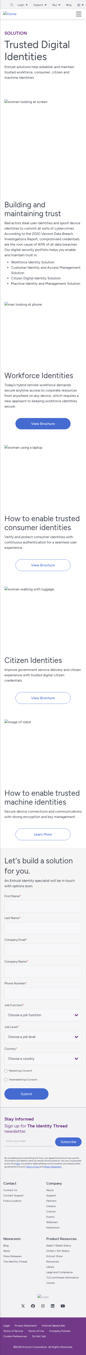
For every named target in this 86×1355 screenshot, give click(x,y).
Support (51, 1195)
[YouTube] (63, 1306)
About (50, 1190)
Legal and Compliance (59, 1272)
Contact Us (10, 1190)
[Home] (10, 14)
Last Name (11, 918)
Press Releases (12, 1256)
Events (50, 1216)
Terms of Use (32, 1166)
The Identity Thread (15, 1261)
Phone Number (14, 983)
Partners (51, 1200)
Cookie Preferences (15, 1336)
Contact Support (13, 1195)
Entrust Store (54, 1256)
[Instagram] (42, 1306)
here (18, 1163)
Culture (51, 1211)
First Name (12, 896)
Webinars (52, 1222)
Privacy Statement (53, 1166)
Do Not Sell (39, 1336)
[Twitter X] (23, 1306)
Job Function (13, 1005)
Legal (6, 1325)
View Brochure (43, 424)
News (6, 1250)
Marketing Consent (20, 1070)
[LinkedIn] (52, 1306)
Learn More (43, 834)
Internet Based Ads (53, 1325)
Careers (51, 1206)
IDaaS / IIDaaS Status (58, 1245)
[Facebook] (33, 1306)
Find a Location (12, 1200)
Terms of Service (13, 1331)
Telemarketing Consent (23, 1079)
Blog (68, 4)
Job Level (10, 1027)
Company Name (15, 961)
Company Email (15, 940)
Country (10, 1049)
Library (50, 1266)
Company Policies (60, 1331)
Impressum (53, 1227)
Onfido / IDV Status (58, 1250)
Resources (52, 1261)
